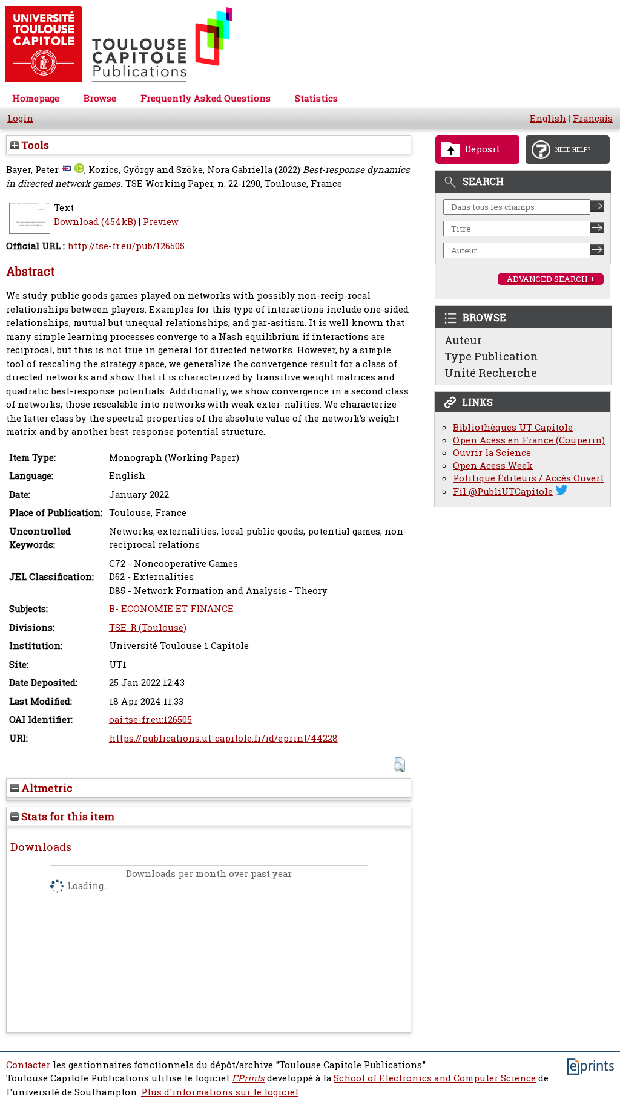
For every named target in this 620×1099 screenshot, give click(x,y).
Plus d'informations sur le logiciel (219, 1092)
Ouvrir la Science (492, 452)
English (548, 118)
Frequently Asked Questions (205, 98)
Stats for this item (66, 816)
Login (20, 118)
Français (593, 118)
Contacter (28, 1064)
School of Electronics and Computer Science (435, 1078)
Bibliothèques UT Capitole (513, 427)
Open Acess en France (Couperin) (529, 440)
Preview (161, 221)
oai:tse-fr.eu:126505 (150, 719)
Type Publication (491, 356)
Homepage (35, 98)
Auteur (463, 340)
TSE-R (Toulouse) (147, 627)
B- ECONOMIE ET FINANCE (171, 608)
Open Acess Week (493, 465)
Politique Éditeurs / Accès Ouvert (528, 478)
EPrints (248, 1078)
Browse (100, 98)
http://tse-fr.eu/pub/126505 (126, 246)
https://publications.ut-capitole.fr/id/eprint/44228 (223, 738)
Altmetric (46, 788)
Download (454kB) (95, 221)
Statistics (316, 98)
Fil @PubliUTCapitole (503, 491)
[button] (399, 764)
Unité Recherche (490, 372)
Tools (34, 145)
